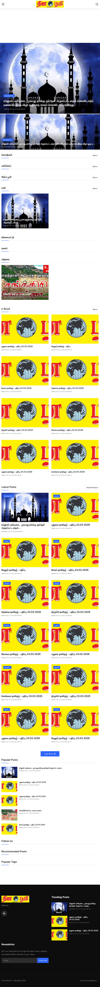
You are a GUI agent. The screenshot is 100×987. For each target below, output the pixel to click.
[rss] (4, 913)
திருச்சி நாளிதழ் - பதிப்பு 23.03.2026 (70, 696)
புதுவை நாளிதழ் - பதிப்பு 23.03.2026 (20, 738)
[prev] (4, 78)
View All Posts (91, 487)
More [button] (95, 155)
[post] (50, 78)
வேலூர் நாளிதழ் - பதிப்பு (60, 346)
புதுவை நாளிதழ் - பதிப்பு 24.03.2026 (17, 346)
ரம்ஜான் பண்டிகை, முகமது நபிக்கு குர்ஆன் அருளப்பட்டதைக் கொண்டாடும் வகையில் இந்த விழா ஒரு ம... (48, 144)
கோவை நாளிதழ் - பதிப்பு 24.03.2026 (67, 430)
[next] (96, 78)
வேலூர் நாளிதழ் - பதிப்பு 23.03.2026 (70, 738)
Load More (48, 754)
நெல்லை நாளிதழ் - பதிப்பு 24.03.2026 (67, 388)
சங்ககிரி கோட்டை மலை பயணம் (17, 294)
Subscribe (43, 960)
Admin (5, 297)
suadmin (6, 109)
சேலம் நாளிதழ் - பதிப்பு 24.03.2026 (16, 388)
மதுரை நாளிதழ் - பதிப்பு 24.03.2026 (16, 472)
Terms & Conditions (88, 980)
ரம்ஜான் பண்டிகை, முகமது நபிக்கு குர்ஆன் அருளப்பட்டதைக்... (22, 221)
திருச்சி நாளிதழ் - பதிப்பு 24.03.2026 (17, 430)
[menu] (3, 4)
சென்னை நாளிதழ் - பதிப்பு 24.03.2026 (68, 472)
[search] (97, 4)
